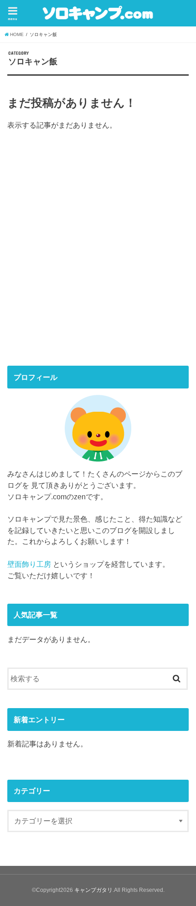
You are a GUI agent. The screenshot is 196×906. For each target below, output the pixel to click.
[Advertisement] (75, 283)
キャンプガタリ (93, 890)
